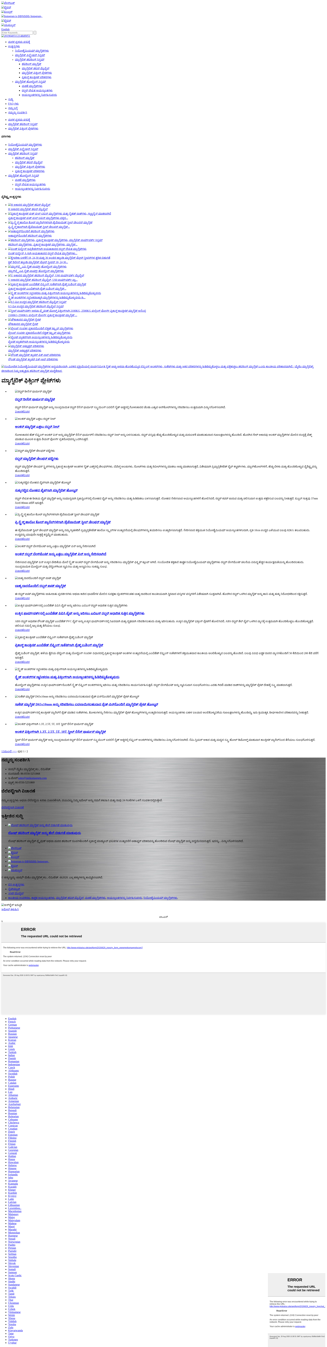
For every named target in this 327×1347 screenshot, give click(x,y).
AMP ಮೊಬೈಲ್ (16, 893)
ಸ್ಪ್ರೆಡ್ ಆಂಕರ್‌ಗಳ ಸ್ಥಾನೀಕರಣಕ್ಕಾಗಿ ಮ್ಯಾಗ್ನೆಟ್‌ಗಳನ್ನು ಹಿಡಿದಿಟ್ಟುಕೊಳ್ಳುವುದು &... (46, 297)
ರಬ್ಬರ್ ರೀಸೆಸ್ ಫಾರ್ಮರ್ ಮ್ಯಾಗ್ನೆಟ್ (35, 399)
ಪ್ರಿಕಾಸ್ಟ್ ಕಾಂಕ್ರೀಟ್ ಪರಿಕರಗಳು (36, 77)
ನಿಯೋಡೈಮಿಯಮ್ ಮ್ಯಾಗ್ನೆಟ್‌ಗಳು (32, 50)
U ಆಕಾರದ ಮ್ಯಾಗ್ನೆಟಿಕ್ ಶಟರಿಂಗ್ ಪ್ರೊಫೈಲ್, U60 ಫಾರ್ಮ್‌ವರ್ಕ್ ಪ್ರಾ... (43, 279)
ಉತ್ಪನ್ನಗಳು (14, 46)
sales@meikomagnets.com (32, 778)
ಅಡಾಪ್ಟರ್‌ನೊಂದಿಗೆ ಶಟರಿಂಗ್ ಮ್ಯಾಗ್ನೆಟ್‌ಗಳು (30, 235)
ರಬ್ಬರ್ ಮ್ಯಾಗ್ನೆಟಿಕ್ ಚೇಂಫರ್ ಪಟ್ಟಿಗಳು (36, 458)
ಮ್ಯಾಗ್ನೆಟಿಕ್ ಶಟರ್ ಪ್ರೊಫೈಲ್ (35, 68)
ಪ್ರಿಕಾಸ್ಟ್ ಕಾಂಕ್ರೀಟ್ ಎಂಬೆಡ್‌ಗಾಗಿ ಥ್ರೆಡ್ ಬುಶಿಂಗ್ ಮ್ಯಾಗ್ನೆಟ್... (37, 288)
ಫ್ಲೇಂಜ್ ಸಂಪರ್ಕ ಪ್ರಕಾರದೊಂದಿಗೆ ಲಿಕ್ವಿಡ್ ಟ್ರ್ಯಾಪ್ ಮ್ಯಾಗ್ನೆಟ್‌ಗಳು (39, 332)
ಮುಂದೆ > (9, 751)
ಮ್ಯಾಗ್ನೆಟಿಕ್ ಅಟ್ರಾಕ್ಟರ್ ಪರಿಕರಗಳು (24, 350)
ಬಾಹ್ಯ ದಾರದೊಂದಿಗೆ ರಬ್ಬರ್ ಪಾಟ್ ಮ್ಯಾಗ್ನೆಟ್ (40, 586)
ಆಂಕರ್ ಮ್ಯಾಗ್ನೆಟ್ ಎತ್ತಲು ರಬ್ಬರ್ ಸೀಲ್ (37, 426)
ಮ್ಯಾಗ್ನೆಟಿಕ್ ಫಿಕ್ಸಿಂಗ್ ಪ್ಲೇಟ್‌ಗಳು (37, 72)
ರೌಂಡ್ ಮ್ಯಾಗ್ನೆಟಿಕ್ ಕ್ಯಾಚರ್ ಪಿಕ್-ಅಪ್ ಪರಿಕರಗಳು (33, 359)
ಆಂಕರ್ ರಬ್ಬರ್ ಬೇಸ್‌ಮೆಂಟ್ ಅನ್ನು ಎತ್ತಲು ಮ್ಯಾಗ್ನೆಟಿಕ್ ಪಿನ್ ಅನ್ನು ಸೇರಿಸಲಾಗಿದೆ (60, 554)
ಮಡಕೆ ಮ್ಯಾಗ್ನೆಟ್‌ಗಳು (32, 86)
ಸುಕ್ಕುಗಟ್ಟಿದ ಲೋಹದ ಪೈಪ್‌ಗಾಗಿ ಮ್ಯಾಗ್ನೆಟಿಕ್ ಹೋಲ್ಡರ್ (46, 490)
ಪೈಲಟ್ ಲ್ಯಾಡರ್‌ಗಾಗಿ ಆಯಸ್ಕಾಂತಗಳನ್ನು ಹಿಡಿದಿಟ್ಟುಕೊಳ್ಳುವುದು (39, 341)
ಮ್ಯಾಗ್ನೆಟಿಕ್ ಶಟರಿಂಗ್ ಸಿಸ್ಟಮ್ (29, 59)
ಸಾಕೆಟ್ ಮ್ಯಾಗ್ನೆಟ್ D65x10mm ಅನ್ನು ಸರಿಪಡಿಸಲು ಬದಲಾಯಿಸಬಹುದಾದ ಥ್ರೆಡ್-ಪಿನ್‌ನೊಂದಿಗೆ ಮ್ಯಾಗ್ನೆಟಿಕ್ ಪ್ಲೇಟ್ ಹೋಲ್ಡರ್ (86, 704)
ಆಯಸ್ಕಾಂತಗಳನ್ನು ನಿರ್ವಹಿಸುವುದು (39, 94)
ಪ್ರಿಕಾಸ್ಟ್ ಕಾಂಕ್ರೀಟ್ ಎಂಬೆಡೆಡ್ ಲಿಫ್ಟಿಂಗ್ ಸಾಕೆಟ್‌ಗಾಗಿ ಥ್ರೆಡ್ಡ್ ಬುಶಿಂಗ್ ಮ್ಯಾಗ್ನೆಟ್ (59, 645)
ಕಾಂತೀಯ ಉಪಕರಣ (19, 897)
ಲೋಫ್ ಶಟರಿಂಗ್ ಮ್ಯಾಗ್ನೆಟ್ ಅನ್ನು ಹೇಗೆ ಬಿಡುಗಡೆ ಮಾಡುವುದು (44, 833)
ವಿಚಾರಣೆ (19, 411)
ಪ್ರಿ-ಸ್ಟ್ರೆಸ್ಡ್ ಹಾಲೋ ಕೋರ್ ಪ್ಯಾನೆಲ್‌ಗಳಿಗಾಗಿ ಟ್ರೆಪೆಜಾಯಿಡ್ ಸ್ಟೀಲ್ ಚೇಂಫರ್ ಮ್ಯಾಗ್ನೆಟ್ (63, 522)
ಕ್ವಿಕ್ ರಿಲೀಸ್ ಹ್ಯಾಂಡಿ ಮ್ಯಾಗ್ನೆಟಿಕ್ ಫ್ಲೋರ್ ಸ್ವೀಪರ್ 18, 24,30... (38, 262)
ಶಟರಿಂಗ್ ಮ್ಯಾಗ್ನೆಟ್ (31, 64)
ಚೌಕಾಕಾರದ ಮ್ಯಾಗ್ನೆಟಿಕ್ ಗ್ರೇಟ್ (23, 324)
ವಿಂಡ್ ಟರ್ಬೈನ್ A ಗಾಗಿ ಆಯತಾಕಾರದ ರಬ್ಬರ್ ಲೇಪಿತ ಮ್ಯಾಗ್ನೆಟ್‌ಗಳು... (42, 253)
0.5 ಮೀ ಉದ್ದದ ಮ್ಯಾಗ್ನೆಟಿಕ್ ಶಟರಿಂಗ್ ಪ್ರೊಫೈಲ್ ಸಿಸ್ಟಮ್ (36, 306)
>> (15, 751)
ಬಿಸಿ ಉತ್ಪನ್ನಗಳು (16, 884)
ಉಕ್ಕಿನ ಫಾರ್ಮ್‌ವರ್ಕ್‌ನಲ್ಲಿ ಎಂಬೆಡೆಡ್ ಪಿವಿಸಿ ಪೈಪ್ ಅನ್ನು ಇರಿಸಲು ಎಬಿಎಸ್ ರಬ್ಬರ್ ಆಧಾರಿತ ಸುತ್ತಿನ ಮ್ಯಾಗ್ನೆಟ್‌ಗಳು (79, 613)
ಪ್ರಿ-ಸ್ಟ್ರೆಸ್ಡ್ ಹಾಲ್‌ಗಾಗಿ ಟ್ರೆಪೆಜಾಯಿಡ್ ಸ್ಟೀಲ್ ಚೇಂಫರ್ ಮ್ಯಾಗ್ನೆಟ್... (39, 226)
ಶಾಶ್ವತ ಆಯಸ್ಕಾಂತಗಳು (43, 897)
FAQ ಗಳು (13, 103)
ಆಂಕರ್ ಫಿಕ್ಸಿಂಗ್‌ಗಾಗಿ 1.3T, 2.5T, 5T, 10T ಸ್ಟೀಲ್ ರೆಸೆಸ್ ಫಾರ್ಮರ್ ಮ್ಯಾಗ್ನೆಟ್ (60, 731)
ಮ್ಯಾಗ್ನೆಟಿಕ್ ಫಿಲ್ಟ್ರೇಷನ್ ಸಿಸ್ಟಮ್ (30, 55)
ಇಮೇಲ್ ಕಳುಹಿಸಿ (10, 909)
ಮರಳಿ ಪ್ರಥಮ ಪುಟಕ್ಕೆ (19, 41)
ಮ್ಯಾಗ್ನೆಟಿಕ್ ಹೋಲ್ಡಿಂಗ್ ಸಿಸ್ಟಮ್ (30, 81)
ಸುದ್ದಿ (10, 99)
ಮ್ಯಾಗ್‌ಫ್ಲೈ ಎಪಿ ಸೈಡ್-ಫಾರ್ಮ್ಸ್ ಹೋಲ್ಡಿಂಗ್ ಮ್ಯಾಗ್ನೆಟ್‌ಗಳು (36, 271)
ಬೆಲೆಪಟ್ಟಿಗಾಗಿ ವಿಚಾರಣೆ (12, 807)
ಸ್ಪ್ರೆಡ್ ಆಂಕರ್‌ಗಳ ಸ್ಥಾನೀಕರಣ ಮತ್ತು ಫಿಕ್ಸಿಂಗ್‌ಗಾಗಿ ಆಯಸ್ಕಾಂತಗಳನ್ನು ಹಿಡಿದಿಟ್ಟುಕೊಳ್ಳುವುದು (67, 677)
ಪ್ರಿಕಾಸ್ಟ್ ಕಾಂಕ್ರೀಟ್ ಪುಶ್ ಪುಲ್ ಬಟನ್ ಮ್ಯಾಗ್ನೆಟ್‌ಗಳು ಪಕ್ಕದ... (38, 218)
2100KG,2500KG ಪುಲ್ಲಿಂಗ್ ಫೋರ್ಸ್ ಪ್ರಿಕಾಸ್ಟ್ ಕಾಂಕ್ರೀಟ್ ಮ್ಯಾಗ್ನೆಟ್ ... (42, 315)
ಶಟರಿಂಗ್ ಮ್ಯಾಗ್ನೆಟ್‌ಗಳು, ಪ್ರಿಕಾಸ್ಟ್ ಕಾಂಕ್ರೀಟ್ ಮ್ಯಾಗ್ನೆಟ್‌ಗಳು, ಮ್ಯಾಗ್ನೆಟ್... (42, 244)
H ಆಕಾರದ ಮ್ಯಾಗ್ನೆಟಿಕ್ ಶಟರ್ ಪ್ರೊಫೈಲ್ (28, 209)
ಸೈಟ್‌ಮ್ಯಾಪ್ (14, 889)
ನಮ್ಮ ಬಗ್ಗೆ (13, 108)
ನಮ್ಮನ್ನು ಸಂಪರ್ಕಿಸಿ (17, 112)
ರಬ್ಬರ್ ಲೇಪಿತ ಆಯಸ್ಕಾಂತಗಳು (37, 90)
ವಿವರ (27, 411)
